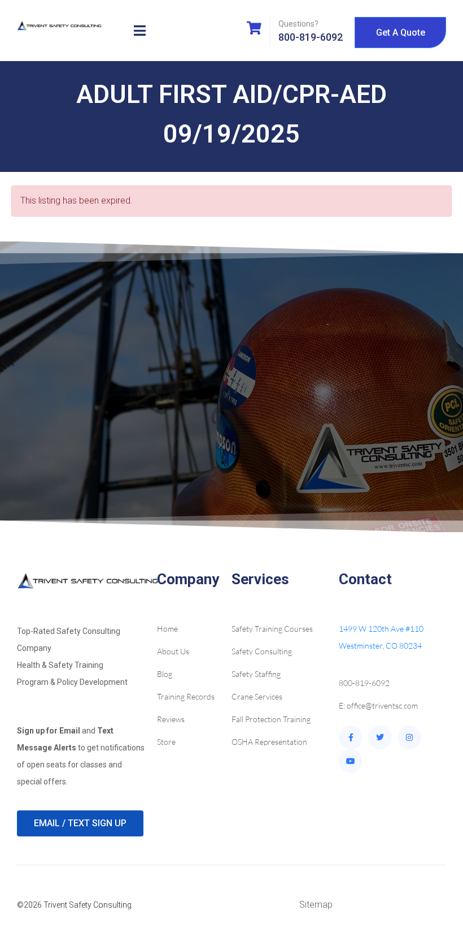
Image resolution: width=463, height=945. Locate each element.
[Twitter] (380, 737)
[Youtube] (350, 761)
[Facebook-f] (350, 737)
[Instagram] (409, 737)
